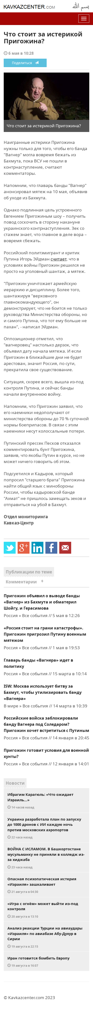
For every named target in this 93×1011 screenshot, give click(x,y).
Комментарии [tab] (24, 582)
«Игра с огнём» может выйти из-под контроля (42, 909)
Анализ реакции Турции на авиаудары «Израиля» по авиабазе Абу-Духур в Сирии (44, 937)
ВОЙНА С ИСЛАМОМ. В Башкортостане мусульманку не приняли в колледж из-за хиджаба (46, 857)
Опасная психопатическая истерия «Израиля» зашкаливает (41, 885)
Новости (15, 783)
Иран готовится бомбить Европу (38, 962)
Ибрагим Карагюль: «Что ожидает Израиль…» (40, 800)
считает (58, 259)
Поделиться (23, 62)
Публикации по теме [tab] (29, 572)
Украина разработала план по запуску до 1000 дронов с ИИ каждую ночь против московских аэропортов (44, 828)
